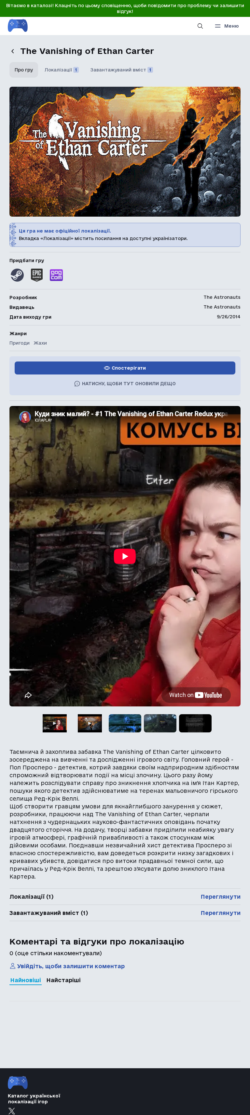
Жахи (40, 343)
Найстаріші (63, 980)
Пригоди (19, 343)
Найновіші (25, 980)
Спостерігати (129, 368)
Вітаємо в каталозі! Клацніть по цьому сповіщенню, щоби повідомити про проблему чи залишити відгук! (125, 8)
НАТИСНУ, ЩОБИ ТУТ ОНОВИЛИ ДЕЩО (129, 383)
